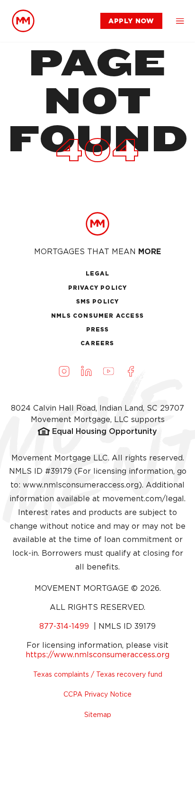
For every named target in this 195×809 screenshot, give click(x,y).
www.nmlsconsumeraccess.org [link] (81, 484)
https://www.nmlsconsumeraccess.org (97, 654)
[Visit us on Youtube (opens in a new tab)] (109, 371)
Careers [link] (97, 343)
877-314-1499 (65, 626)
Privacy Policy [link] (97, 287)
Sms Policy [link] (97, 301)
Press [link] (97, 329)
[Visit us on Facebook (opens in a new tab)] (131, 371)
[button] (180, 21)
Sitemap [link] (97, 714)
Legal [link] (98, 273)
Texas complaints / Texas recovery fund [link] (97, 674)
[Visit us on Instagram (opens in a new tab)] (64, 371)
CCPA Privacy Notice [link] (97, 694)
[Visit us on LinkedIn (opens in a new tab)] (87, 371)
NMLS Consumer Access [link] (97, 315)
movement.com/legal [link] (143, 498)
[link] (23, 21)
